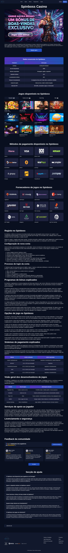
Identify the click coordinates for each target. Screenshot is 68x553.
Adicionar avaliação (57, 444)
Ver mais (34, 464)
